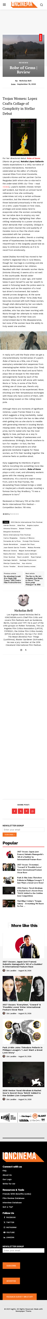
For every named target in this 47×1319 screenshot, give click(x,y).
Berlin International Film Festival (17, 535)
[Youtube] (4, 1232)
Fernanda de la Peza (12, 541)
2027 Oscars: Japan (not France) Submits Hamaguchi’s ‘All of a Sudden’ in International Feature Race (30, 855)
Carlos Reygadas (11, 538)
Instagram (11, 1227)
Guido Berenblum (11, 544)
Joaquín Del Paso (27, 544)
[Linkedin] (4, 1237)
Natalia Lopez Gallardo (27, 554)
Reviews (23, 63)
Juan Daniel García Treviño (15, 547)
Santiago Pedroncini (28, 560)
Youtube (10, 1232)
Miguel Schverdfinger (27, 551)
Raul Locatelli (23, 557)
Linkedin (10, 1237)
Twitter (10, 1222)
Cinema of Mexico (27, 538)
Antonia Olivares (10, 528)
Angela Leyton (33, 525)
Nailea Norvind (10, 554)
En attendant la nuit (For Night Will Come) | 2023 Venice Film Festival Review (12, 579)
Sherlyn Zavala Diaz (12, 563)
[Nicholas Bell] (23, 600)
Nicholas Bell (25, 81)
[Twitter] (26, 649)
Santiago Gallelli (10, 560)
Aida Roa (21, 525)
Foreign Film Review (31, 541)
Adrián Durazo (9, 525)
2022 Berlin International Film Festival (27, 522)
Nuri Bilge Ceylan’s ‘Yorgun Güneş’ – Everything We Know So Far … (30, 903)
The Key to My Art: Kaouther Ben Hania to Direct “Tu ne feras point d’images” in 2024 (34, 580)
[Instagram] (21, 649)
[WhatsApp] (32, 811)
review (6, 187)
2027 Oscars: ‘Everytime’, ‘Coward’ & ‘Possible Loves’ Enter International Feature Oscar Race (29, 868)
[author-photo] (4, 970)
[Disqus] (23, 693)
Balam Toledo (25, 528)
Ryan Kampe (36, 557)
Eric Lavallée (11, 971)
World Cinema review (27, 566)
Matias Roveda (34, 547)
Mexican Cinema (10, 551)
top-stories (27, 563)
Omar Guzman (9, 557)
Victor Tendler (10, 566)
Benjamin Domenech (12, 532)
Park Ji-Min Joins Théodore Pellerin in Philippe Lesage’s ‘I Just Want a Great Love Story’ (30, 880)
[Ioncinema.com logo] (24, 4)
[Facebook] (14, 811)
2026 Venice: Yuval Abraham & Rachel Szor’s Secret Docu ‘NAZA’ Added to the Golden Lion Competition (30, 892)
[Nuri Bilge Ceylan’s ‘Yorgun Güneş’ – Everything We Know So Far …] (9, 903)
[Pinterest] (26, 811)
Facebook (11, 1217)
